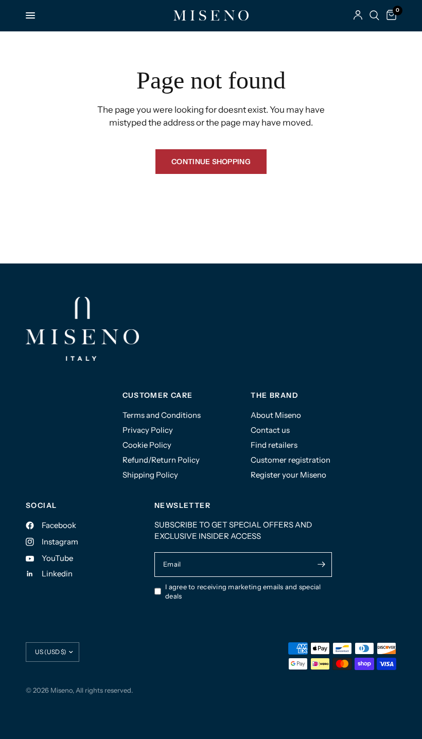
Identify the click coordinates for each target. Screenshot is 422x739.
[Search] (374, 15)
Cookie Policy (146, 445)
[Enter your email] (321, 564)
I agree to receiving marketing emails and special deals (243, 592)
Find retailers (274, 445)
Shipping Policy (150, 475)
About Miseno (276, 415)
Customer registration (290, 460)
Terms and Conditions (161, 415)
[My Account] (358, 15)
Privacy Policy (147, 430)
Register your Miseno (288, 475)
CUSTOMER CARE (157, 395)
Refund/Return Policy (161, 460)
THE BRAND (274, 395)
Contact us (270, 430)
